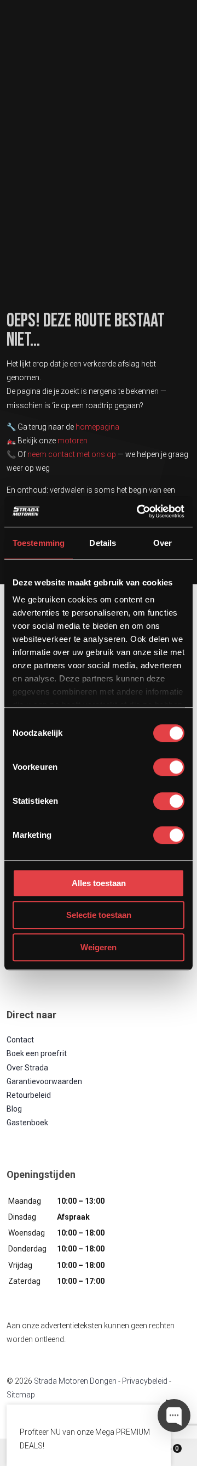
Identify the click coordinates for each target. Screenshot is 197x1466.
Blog (14, 1108)
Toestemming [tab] (39, 543)
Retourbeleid (29, 1095)
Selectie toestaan (98, 915)
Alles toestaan (99, 883)
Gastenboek (27, 1122)
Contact (20, 1039)
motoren (72, 440)
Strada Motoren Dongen (75, 1381)
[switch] (168, 767)
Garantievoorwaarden (44, 1081)
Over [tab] (162, 543)
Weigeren (98, 947)
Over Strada (27, 1067)
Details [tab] (102, 543)
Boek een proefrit (37, 1053)
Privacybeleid (144, 1381)
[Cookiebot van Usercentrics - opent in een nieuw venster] (139, 511)
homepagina (97, 426)
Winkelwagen (177, 1448)
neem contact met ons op (71, 454)
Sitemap (21, 1394)
